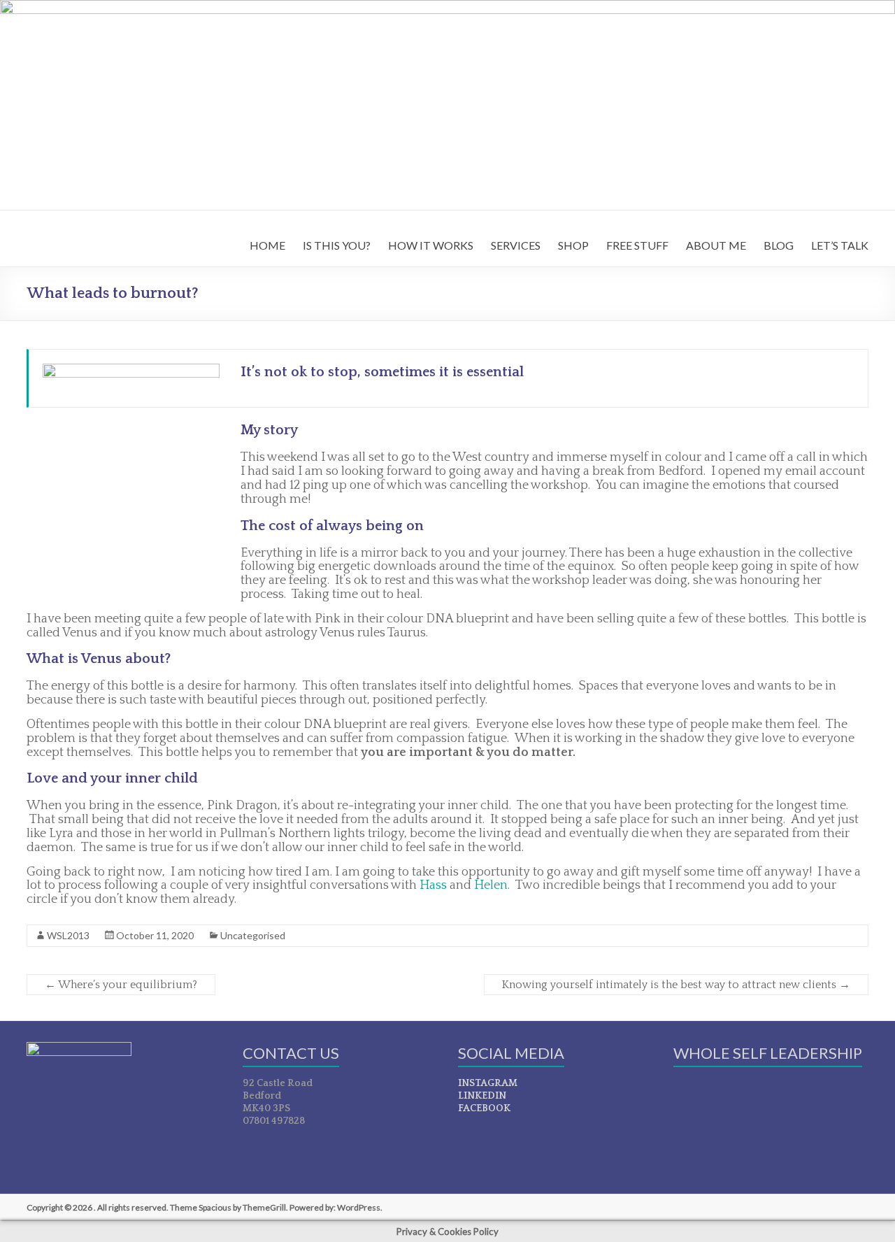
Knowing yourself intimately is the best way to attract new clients (676, 984)
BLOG (779, 245)
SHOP (573, 245)
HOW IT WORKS (430, 245)
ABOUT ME (716, 245)
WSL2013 (68, 935)
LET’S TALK (839, 245)
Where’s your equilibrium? (121, 984)
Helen (491, 885)
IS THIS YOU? (337, 245)
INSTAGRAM (487, 1083)
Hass (433, 885)
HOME (267, 245)
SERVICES (515, 245)
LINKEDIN (482, 1095)
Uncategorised (252, 935)
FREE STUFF (637, 245)
